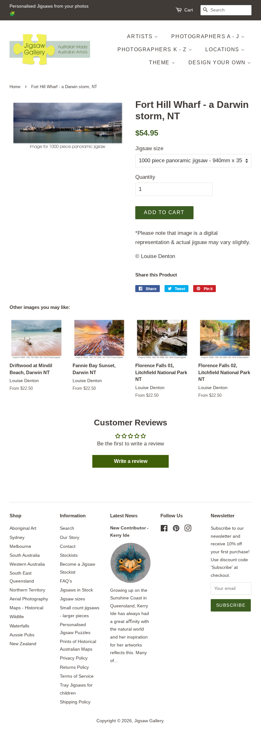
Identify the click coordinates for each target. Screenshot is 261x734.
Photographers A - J (206, 36)
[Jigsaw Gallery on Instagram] (187, 529)
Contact (67, 546)
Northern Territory (27, 589)
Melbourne (20, 546)
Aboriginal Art (23, 528)
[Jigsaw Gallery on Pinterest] (176, 529)
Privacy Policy (74, 658)
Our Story (69, 537)
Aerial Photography (29, 598)
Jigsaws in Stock (76, 589)
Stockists (69, 555)
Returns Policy (74, 667)
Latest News (124, 515)
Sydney (17, 537)
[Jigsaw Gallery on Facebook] (164, 529)
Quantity (145, 177)
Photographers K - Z (152, 49)
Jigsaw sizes (72, 598)
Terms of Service (77, 676)
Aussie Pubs (22, 634)
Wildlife (17, 616)
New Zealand (23, 643)
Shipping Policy (75, 701)
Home (15, 86)
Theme (160, 62)
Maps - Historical (26, 607)
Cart (188, 9)
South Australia (25, 555)
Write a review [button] (130, 461)
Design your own (218, 62)
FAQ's (66, 581)
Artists (140, 36)
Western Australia (27, 564)
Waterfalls (19, 625)
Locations (223, 49)
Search (67, 528)
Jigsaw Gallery (148, 720)
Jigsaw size (149, 148)
